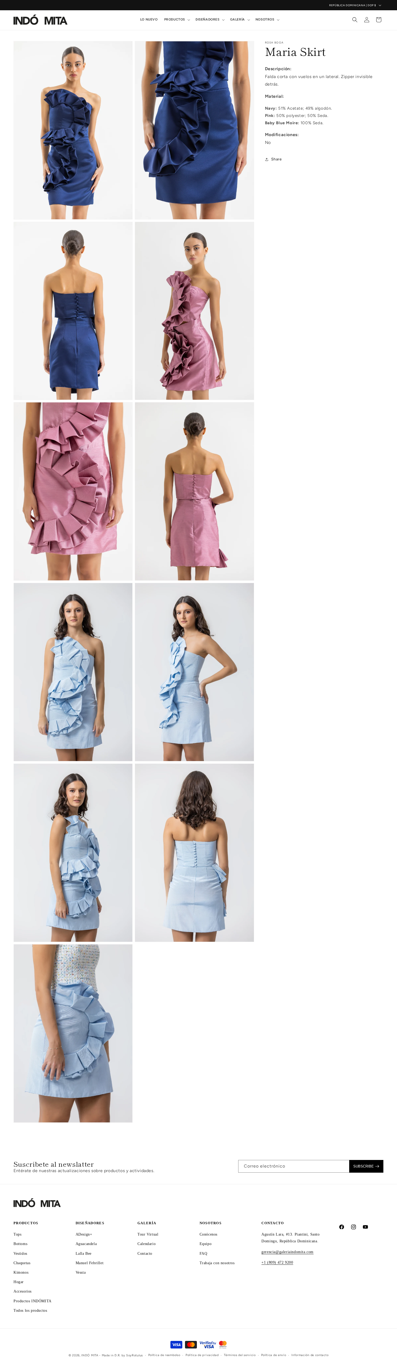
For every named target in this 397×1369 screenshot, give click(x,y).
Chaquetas (22, 1263)
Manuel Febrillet (90, 1263)
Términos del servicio (240, 1355)
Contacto (144, 1253)
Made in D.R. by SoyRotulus (122, 1355)
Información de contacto (309, 1355)
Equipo (206, 1244)
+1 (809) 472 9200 (277, 1262)
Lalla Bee (84, 1253)
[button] (176, 19)
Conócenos (208, 1234)
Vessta (81, 1272)
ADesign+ (84, 1234)
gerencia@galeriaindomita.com (287, 1252)
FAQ (203, 1253)
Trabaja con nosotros (217, 1263)
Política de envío (273, 1355)
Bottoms (20, 1244)
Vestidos (20, 1253)
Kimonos (21, 1272)
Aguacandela (86, 1244)
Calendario (146, 1244)
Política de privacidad (202, 1355)
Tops (17, 1234)
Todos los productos (30, 1310)
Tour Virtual (147, 1234)
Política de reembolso (164, 1355)
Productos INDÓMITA (33, 1301)
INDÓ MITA (89, 1355)
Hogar (19, 1282)
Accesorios (23, 1291)
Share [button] (276, 159)
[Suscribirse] (366, 1166)
